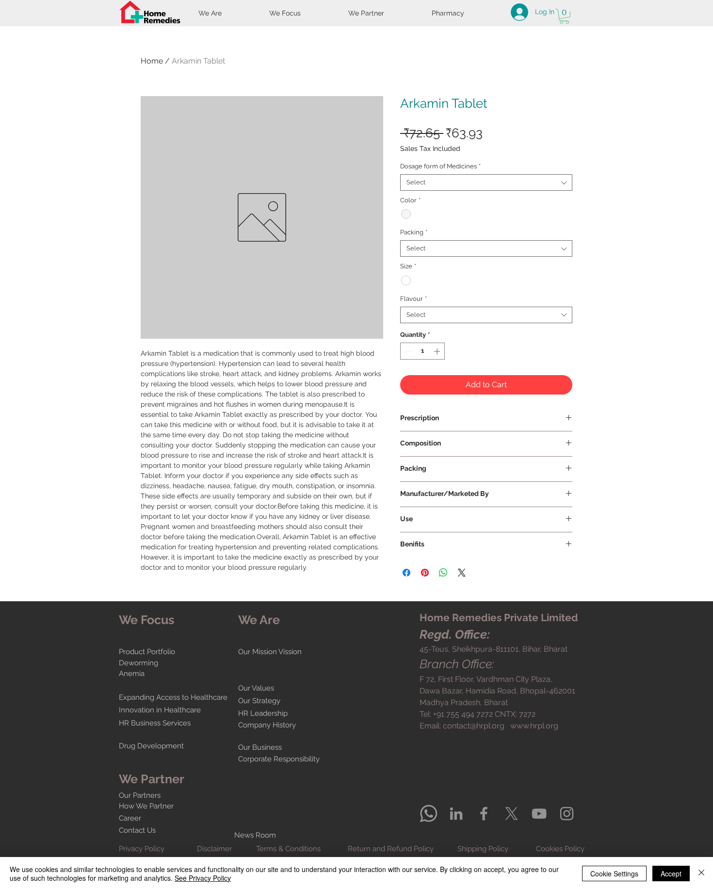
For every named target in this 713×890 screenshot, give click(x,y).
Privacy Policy (141, 848)
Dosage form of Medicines (440, 166)
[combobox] (486, 182)
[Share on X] (462, 572)
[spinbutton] (422, 351)
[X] (511, 814)
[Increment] (438, 351)
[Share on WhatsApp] (443, 572)
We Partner (151, 779)
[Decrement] (407, 351)
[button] (564, 16)
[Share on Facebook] (406, 572)
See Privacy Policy (203, 878)
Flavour (413, 298)
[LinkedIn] (456, 814)
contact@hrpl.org (473, 725)
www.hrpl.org (534, 725)
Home (152, 61)
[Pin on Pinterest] (425, 572)
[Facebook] (484, 814)
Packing (413, 232)
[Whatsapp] (429, 814)
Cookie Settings (614, 873)
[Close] (701, 873)
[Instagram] (567, 814)
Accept (671, 873)
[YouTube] (539, 814)
